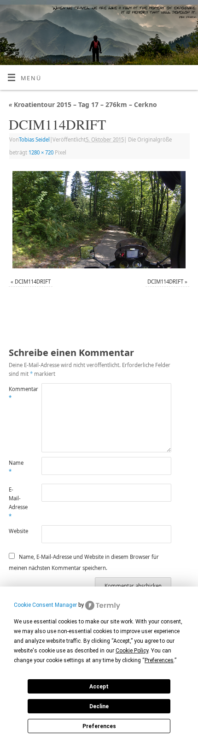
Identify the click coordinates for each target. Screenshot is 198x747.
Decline (99, 706)
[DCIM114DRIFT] (99, 220)
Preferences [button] (159, 660)
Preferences (99, 726)
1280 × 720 (41, 152)
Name (16, 467)
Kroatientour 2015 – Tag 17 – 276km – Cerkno (83, 104)
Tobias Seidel (34, 139)
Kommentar (17, 393)
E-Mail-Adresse (17, 503)
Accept (99, 686)
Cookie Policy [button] (132, 650)
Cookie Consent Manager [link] (45, 605)
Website (17, 531)
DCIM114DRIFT (33, 281)
